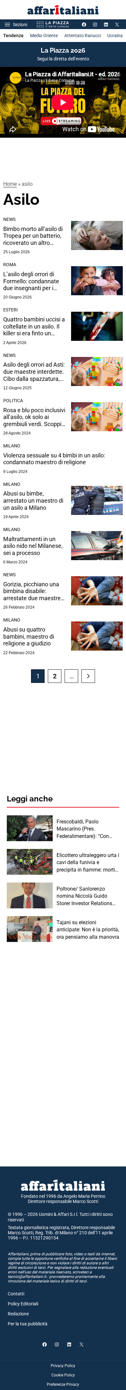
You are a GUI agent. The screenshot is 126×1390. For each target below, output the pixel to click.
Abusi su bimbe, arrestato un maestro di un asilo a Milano (33, 500)
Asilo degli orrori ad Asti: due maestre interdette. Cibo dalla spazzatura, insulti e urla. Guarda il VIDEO (34, 371)
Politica (13, 400)
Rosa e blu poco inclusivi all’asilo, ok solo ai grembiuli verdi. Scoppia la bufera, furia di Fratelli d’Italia (34, 417)
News (9, 219)
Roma (9, 264)
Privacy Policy (63, 1366)
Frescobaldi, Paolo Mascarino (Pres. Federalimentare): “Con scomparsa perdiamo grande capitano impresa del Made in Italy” (85, 829)
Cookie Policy (63, 1375)
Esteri (10, 309)
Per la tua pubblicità (27, 1323)
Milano (11, 445)
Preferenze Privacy (63, 1384)
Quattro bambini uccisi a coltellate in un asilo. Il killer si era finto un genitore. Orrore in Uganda (34, 326)
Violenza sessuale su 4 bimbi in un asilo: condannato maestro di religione (54, 459)
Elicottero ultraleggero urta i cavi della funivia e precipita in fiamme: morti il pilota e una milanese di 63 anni (88, 862)
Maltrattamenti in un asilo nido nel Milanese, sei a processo (33, 546)
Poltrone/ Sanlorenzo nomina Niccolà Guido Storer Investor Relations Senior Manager (84, 896)
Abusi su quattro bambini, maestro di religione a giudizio (28, 636)
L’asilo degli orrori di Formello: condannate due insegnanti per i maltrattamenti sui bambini (31, 281)
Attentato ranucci (82, 35)
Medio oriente (44, 35)
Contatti (16, 1293)
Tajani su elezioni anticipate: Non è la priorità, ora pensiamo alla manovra (88, 929)
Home (10, 184)
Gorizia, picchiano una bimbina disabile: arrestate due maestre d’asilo (32, 591)
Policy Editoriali (23, 1303)
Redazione (18, 1313)
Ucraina (115, 35)
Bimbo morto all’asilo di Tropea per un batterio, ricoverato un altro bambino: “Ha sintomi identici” (33, 235)
